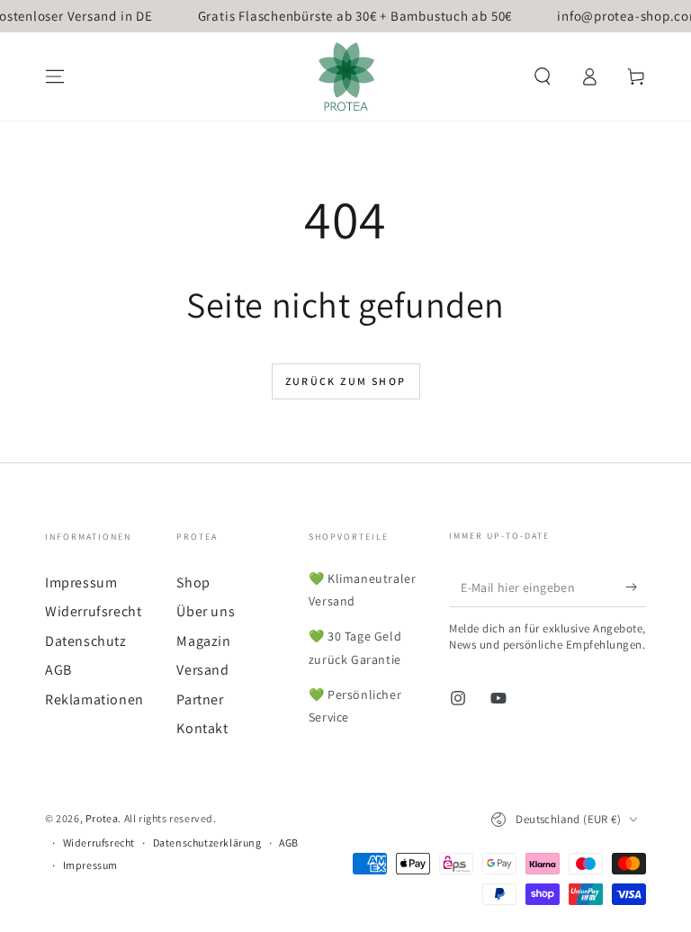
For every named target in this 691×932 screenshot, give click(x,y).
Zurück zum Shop (346, 381)
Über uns (205, 611)
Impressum (81, 582)
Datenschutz (86, 641)
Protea (102, 818)
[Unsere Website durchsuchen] (542, 76)
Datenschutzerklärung (207, 842)
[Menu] (54, 76)
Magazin (203, 641)
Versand (202, 669)
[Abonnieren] (635, 586)
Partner (199, 699)
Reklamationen (94, 699)
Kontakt (202, 728)
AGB (58, 669)
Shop (193, 582)
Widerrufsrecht (93, 611)
